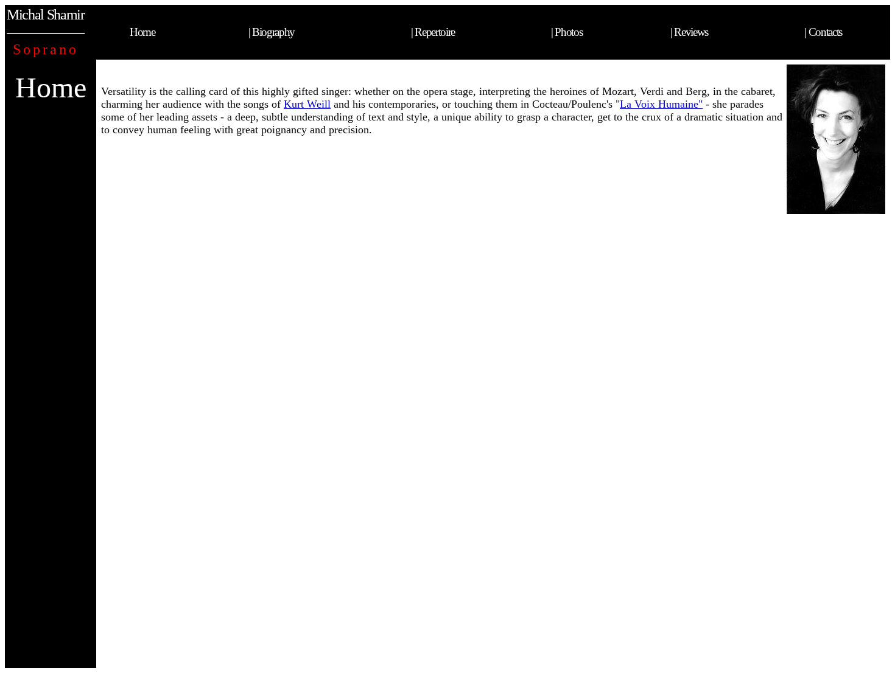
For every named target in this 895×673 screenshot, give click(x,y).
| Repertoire (433, 32)
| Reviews (689, 32)
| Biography (271, 32)
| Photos (566, 32)
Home (142, 32)
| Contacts (823, 32)
